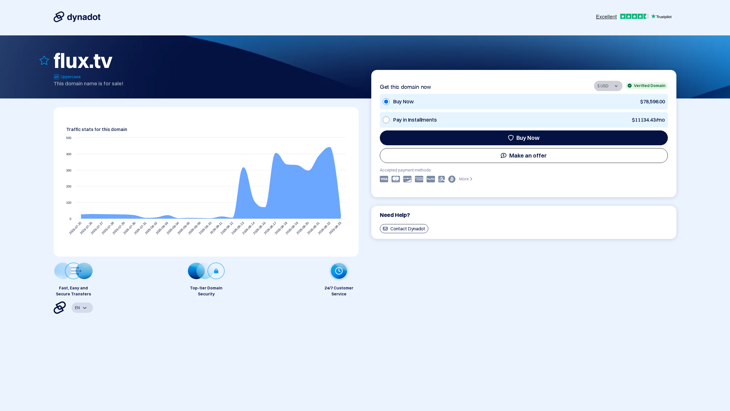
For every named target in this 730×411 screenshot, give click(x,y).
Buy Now (528, 137)
